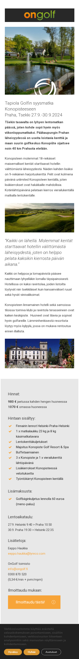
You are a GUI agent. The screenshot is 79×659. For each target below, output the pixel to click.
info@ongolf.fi (18, 569)
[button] (34, 602)
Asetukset (51, 652)
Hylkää (31, 652)
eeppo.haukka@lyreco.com (26, 553)
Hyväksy (13, 652)
